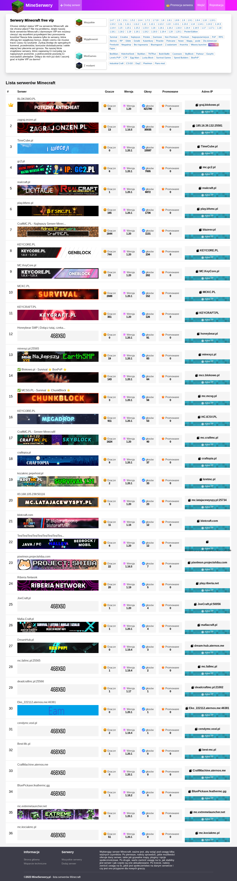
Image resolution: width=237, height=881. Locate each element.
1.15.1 (128, 28)
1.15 (120, 28)
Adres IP (208, 111)
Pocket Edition (191, 32)
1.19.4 (163, 32)
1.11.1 (128, 24)
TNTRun (152, 54)
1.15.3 (146, 28)
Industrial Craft (116, 63)
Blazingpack (156, 45)
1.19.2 (146, 32)
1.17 (204, 28)
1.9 (183, 20)
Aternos (113, 41)
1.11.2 (136, 24)
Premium (185, 37)
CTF (125, 58)
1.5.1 (125, 20)
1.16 (153, 28)
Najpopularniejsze (200, 37)
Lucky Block (147, 58)
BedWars (114, 54)
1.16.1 (161, 28)
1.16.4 (187, 28)
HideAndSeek (127, 54)
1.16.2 (170, 28)
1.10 (205, 20)
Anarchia (184, 45)
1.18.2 (121, 32)
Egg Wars (134, 58)
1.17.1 (211, 28)
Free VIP (213, 45)
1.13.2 (185, 24)
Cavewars (177, 54)
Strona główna (32, 859)
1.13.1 (176, 24)
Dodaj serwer (71, 5)
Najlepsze (135, 37)
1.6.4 (140, 20)
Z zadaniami (171, 45)
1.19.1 (137, 32)
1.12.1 (152, 24)
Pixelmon (147, 63)
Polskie (146, 37)
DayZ (138, 63)
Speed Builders (181, 58)
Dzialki (137, 41)
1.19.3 (154, 32)
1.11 (120, 24)
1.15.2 (137, 28)
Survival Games (163, 58)
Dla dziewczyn (210, 41)
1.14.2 (209, 24)
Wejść (201, 5)
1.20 (171, 32)
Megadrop (126, 45)
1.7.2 (147, 20)
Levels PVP (115, 58)
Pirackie (160, 41)
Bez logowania (141, 45)
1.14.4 (113, 28)
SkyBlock (189, 54)
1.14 (193, 24)
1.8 (162, 20)
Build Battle (164, 54)
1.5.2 (132, 20)
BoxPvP (195, 58)
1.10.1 (212, 20)
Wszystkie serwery (72, 859)
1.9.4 (197, 20)
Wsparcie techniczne (35, 863)
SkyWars (141, 54)
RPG (221, 37)
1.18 (219, 28)
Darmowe (157, 37)
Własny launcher (199, 45)
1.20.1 (178, 32)
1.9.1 (190, 20)
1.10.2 (113, 24)
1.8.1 (169, 20)
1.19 (129, 32)
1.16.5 (196, 28)
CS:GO (129, 63)
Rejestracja (216, 5)
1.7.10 (156, 20)
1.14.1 (201, 24)
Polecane (170, 41)
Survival (113, 37)
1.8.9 (177, 20)
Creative (124, 37)
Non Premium (171, 37)
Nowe (181, 41)
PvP (214, 37)
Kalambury (148, 41)
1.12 (144, 24)
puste (197, 41)
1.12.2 (161, 24)
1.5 (118, 20)
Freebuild (114, 45)
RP (121, 41)
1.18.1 (113, 32)
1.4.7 (112, 20)
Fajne (112, 48)
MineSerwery (39, 5)
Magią (189, 41)
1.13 (168, 24)
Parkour (200, 54)
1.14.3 (218, 24)
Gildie (128, 41)
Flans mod (160, 63)
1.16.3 (178, 28)
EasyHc (210, 54)
